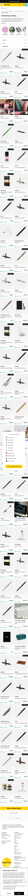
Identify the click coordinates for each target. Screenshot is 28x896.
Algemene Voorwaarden (6, 840)
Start (2, 11)
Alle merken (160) (17, 853)
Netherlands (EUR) (11, 455)
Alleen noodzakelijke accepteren (9, 888)
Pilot (15, 847)
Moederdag (5, 34)
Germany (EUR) (11, 453)
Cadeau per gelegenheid (20, 11)
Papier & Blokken (17, 837)
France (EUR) (10, 450)
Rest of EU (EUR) (11, 461)
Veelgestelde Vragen (6, 835)
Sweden (16, 867)
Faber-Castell (17, 849)
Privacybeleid (4, 842)
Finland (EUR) (10, 445)
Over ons (3, 836)
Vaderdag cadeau (4, 12)
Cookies (3, 843)
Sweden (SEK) (10, 437)
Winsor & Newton (17, 852)
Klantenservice (5, 834)
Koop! (10, 63)
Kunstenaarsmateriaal (18, 833)
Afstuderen (19, 34)
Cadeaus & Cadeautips (9, 11)
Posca (15, 851)
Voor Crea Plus (4, 838)
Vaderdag (12, 34)
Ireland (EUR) (10, 447)
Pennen (15, 836)
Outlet (15, 840)
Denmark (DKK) (11, 442)
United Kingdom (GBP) (12, 458)
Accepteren (19, 893)
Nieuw (15, 841)
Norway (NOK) (10, 440)
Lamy (15, 848)
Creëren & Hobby (17, 835)
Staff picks (16, 843)
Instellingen (9, 893)
